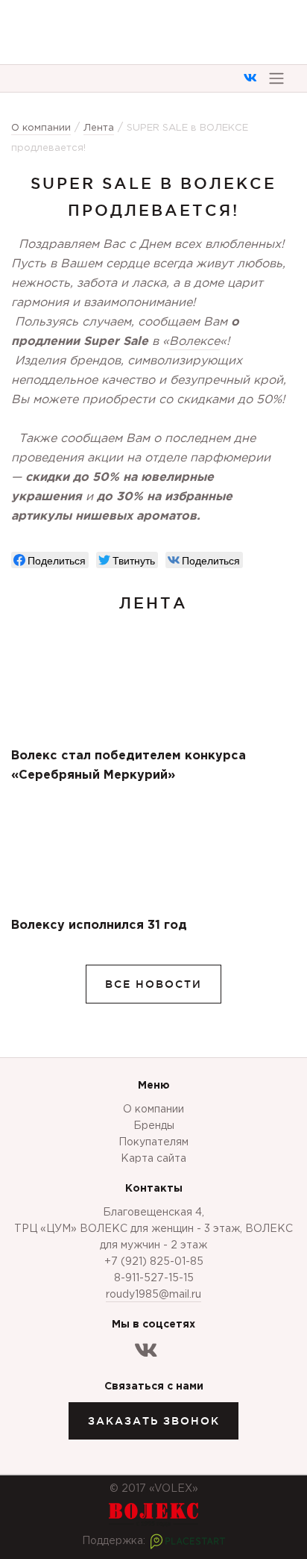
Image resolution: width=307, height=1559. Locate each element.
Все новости (153, 984)
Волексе (194, 341)
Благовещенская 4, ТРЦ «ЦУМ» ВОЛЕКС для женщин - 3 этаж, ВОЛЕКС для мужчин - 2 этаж (153, 1229)
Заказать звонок (154, 1421)
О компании (153, 1109)
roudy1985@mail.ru (153, 1294)
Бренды (153, 1125)
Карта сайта (153, 1158)
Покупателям (153, 1142)
